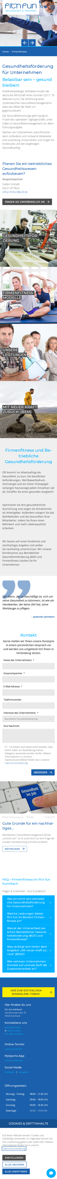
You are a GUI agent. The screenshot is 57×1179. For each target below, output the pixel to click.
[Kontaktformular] (45, 6)
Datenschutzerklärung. (16, 763)
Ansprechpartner (13, 673)
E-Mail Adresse (12, 686)
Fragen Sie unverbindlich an (25, 201)
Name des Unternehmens (18, 660)
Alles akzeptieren (16, 1171)
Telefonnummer (12, 699)
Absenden (40, 772)
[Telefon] (41, 6)
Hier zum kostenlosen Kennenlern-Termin (26, 992)
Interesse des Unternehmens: (20, 712)
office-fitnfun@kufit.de (15, 192)
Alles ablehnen (14, 1164)
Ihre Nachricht (11, 726)
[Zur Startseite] (20, 7)
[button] (52, 7)
